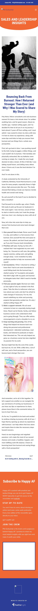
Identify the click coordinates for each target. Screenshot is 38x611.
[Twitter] (15, 595)
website (17, 498)
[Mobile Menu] (36, 10)
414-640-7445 (29, 2)
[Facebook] (11, 595)
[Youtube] (27, 595)
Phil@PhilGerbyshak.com (18, 2)
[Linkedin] (19, 595)
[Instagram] (23, 595)
